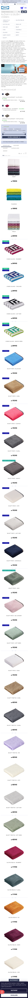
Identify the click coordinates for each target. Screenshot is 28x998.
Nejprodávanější (15, 148)
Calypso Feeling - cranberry (13, 108)
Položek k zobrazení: (14, 137)
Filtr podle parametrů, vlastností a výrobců (13, 141)
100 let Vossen (21, 130)
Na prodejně (17, 129)
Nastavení (14, 990)
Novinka (11, 129)
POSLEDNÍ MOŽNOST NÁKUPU (10, 130)
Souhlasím (14, 995)
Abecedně (5, 150)
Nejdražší (5, 148)
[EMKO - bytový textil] (5, 8)
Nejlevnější (16, 145)
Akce (5, 129)
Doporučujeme (6, 145)
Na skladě (6, 126)
